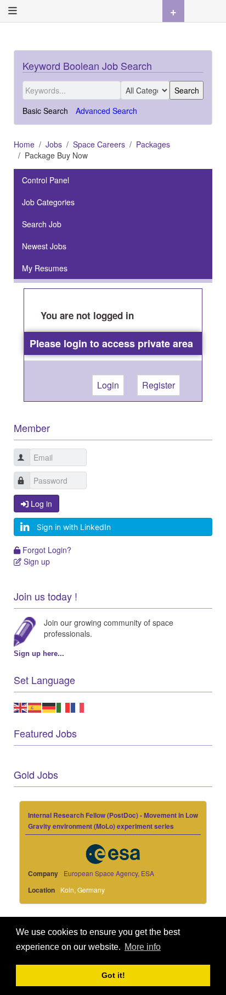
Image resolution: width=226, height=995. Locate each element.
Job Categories (48, 201)
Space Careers (99, 144)
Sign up (35, 561)
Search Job (41, 223)
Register (158, 385)
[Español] (35, 706)
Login (108, 385)
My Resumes (44, 268)
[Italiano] (63, 706)
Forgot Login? (45, 549)
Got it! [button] (113, 975)
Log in (40, 503)
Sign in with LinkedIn (74, 527)
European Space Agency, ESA (109, 873)
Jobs (54, 144)
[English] (21, 706)
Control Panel (45, 179)
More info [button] (143, 947)
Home (24, 144)
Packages (153, 144)
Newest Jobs (44, 246)
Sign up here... (39, 653)
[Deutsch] (49, 706)
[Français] (78, 706)
